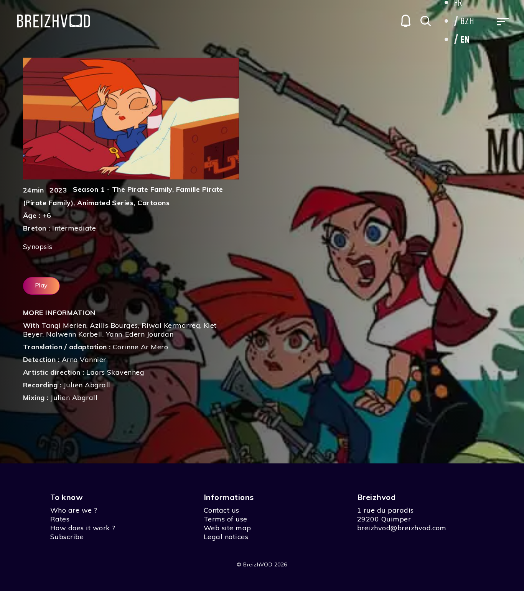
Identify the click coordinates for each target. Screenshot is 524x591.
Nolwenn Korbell (74, 334)
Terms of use (225, 519)
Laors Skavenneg (115, 372)
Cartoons (153, 202)
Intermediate (74, 228)
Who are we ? (73, 510)
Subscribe (67, 536)
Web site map (227, 527)
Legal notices (226, 536)
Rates (59, 519)
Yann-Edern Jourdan (140, 334)
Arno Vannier (84, 359)
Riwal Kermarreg (171, 325)
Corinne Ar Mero (140, 346)
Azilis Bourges (114, 325)
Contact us (221, 510)
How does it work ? (82, 527)
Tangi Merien (63, 325)
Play (41, 285)
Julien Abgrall (87, 384)
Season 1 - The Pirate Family (122, 189)
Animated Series (105, 202)
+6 (47, 215)
